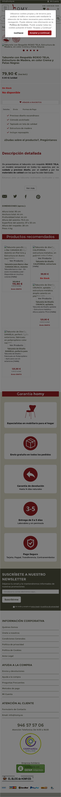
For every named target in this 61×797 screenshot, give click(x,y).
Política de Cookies (19, 25)
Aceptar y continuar (40, 33)
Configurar (18, 33)
